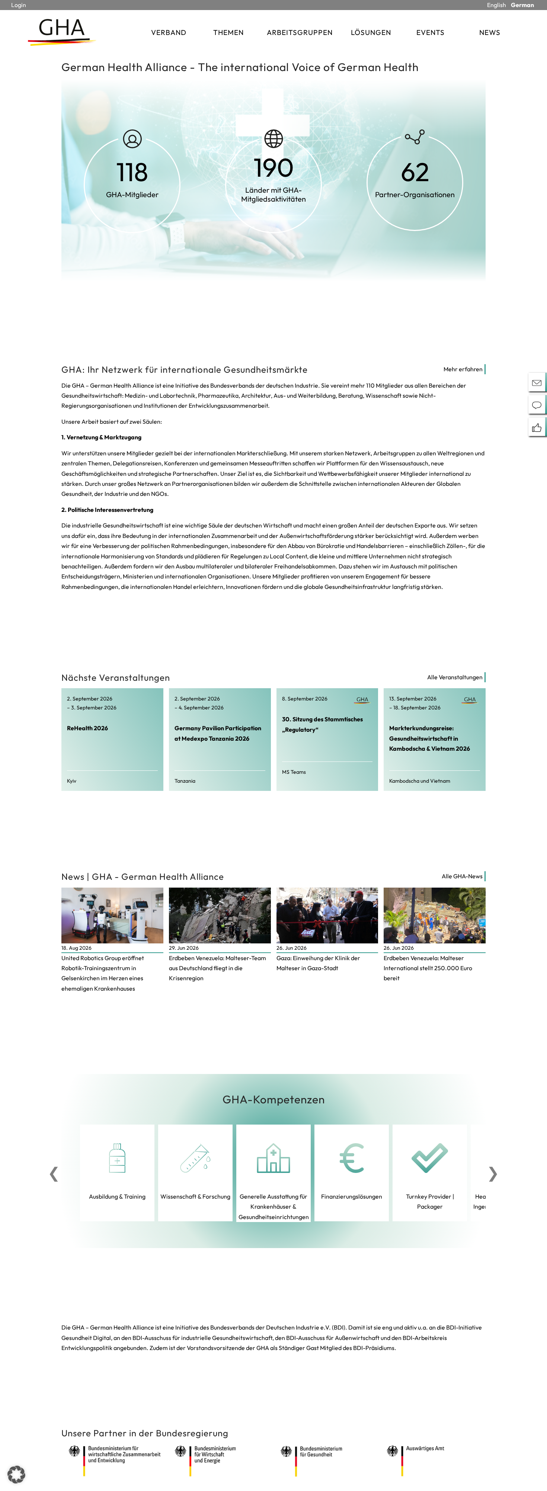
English (496, 5)
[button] (16, 1474)
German (522, 5)
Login (18, 5)
